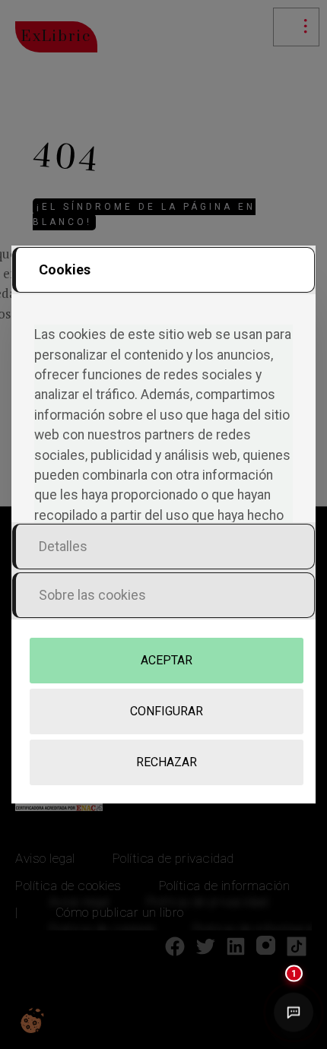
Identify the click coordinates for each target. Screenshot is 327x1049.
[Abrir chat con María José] (293, 1012)
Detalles (63, 546)
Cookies (64, 269)
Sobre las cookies (92, 595)
